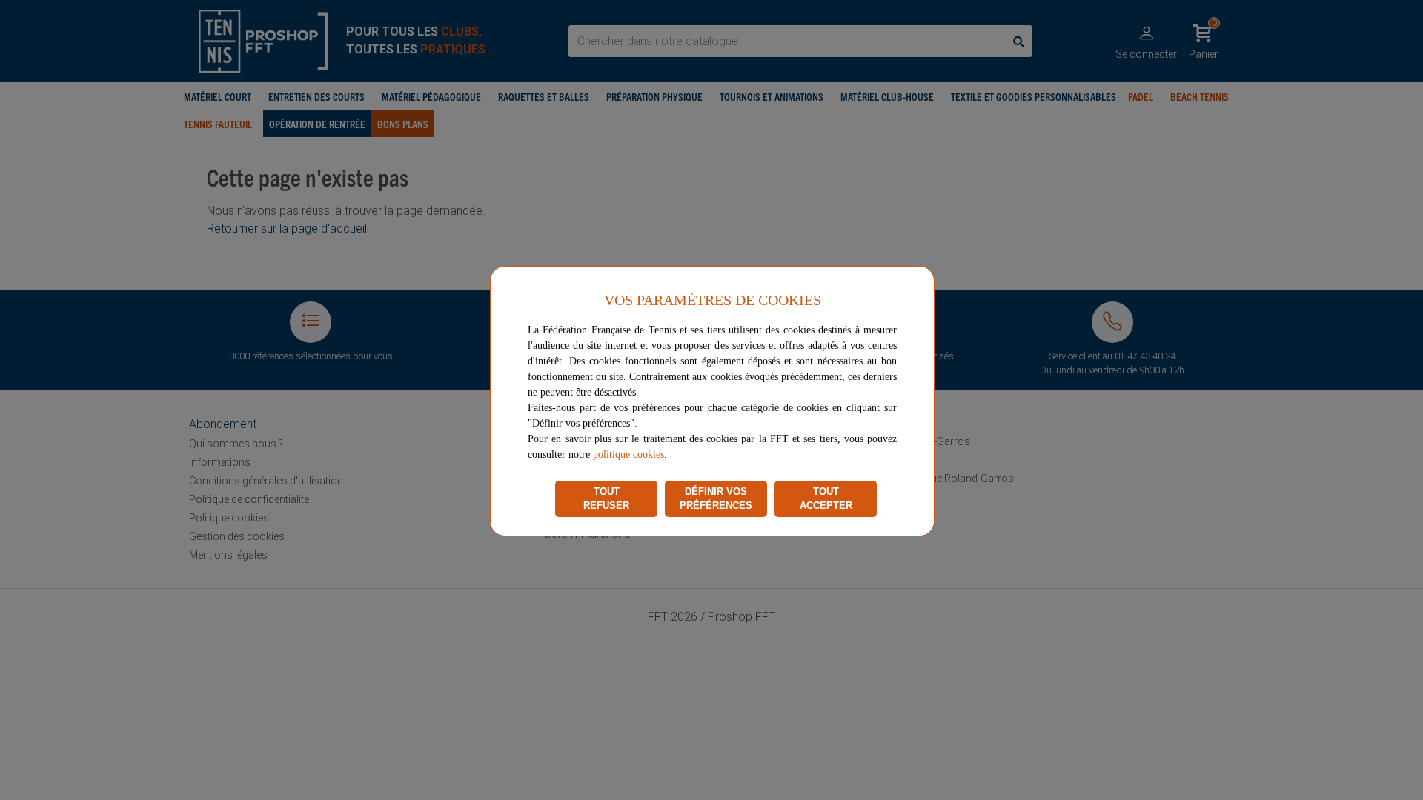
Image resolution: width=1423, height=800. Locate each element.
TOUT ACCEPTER (826, 499)
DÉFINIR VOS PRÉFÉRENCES (716, 499)
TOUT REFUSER (606, 499)
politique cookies (628, 454)
